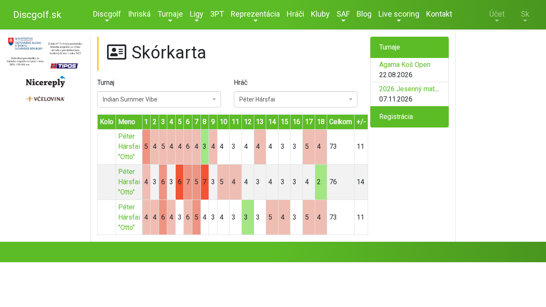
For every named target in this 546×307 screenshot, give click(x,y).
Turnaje (170, 13)
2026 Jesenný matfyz (411, 89)
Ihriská (139, 13)
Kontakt (439, 13)
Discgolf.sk (37, 14)
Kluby (320, 13)
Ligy (196, 13)
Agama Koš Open (404, 65)
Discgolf (107, 13)
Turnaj (105, 82)
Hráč (240, 82)
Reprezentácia (255, 13)
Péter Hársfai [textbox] (257, 99)
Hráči (295, 13)
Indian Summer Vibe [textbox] (130, 99)
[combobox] (159, 99)
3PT (217, 13)
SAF (343, 13)
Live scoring (398, 13)
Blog (364, 13)
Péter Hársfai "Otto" (129, 146)
